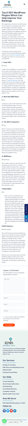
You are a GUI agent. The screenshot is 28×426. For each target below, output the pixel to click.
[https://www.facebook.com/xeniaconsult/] (26, 220)
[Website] (14, 311)
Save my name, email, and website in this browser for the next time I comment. (14, 318)
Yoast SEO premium (12, 80)
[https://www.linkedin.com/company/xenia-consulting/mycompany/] (26, 217)
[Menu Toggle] (24, 4)
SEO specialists (17, 55)
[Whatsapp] (4, 422)
